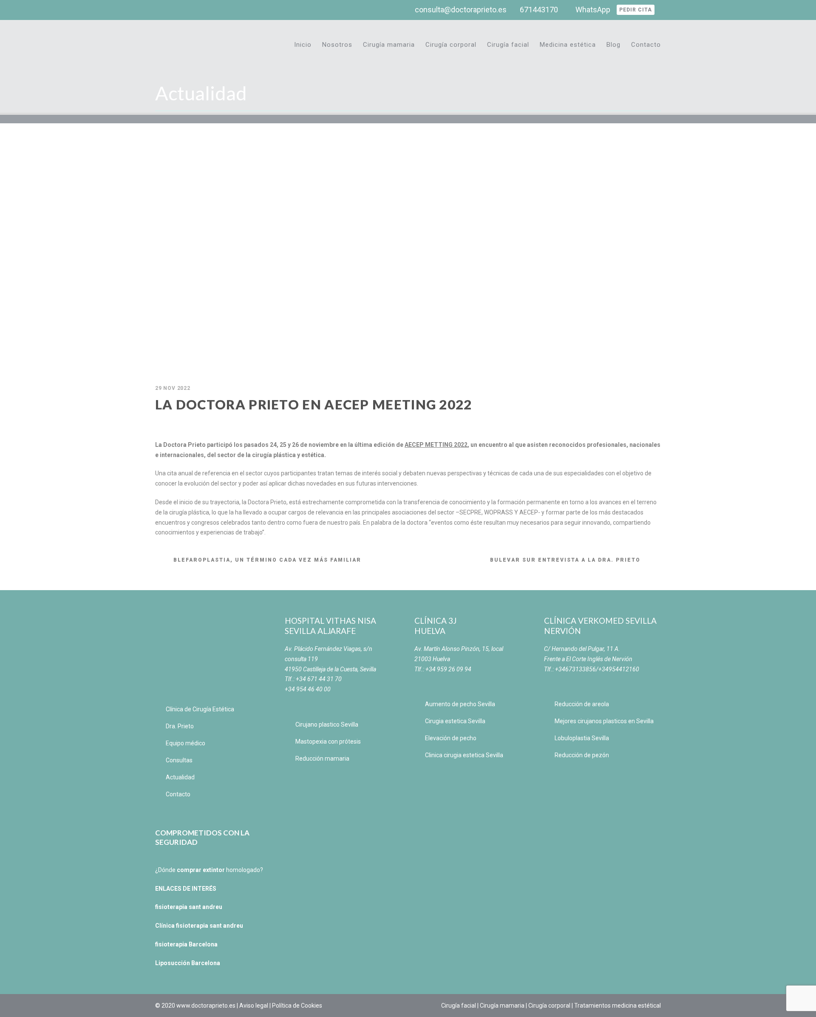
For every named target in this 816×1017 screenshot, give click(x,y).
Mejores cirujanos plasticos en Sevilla (604, 721)
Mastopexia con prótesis (328, 741)
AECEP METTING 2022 (436, 444)
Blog (613, 44)
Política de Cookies (297, 1005)
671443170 (539, 9)
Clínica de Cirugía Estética (200, 709)
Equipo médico (185, 743)
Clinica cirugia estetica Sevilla (464, 755)
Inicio (303, 44)
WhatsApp (592, 9)
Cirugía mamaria (389, 44)
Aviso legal (253, 1005)
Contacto (646, 44)
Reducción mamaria (322, 758)
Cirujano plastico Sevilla (326, 724)
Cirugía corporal (450, 44)
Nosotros (337, 44)
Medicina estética (568, 44)
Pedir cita (635, 10)
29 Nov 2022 (172, 388)
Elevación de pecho (450, 738)
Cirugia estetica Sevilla (455, 721)
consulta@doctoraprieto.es (461, 9)
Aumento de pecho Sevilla (460, 704)
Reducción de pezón (582, 755)
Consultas (179, 760)
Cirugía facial (508, 44)
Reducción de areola (582, 704)
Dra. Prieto (180, 726)
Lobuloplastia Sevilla (582, 738)
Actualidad (180, 777)
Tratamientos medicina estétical (617, 1005)
